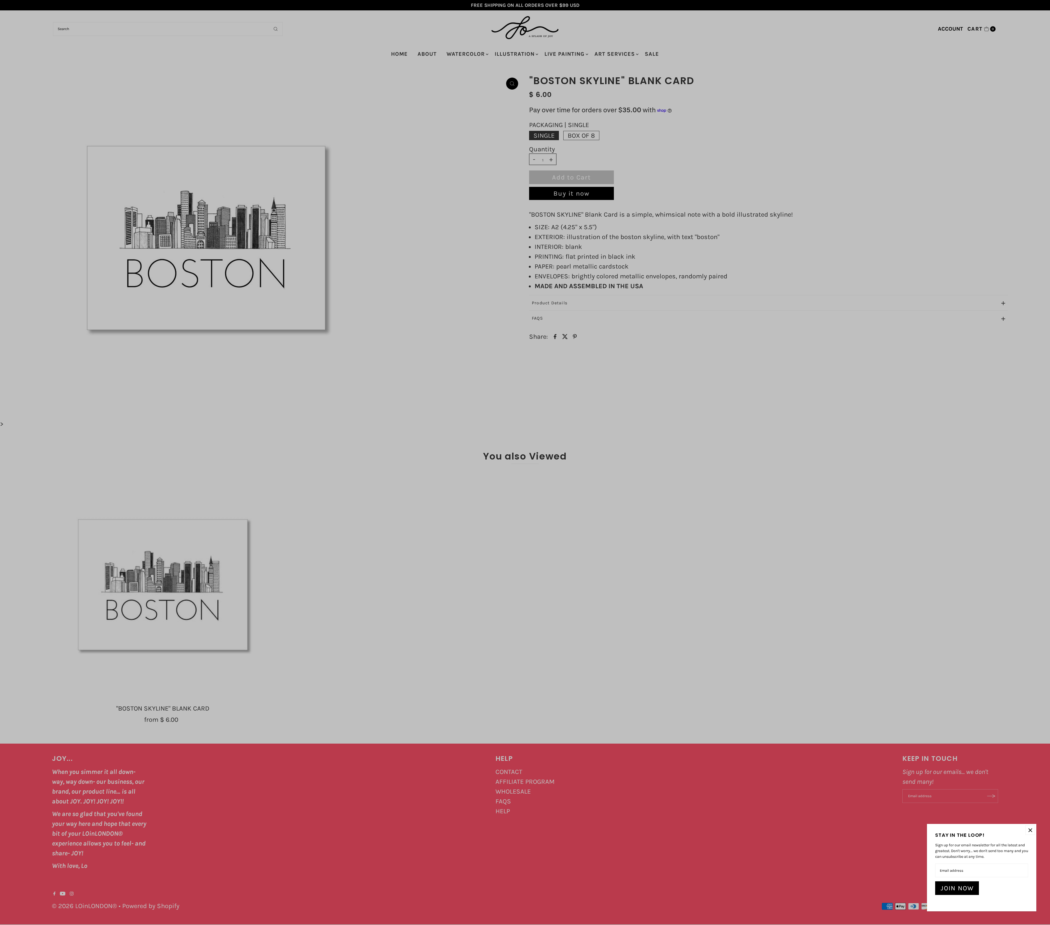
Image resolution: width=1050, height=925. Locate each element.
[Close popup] (1030, 830)
